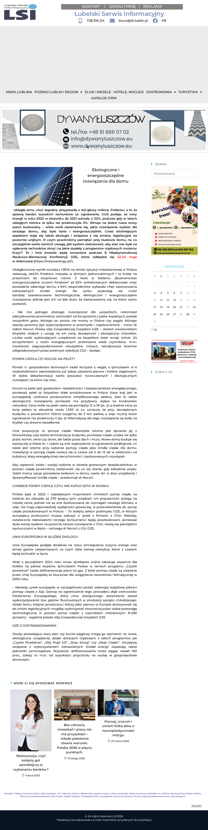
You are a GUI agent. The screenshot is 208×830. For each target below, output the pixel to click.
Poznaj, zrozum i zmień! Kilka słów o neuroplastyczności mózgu (118, 728)
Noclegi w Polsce (13, 793)
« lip (154, 329)
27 (174, 314)
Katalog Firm (104, 98)
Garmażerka (33, 796)
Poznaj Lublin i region (56, 92)
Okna (23, 796)
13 (174, 300)
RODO (197, 806)
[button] (6, 130)
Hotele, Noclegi (128, 92)
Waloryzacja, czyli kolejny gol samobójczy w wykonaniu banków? (31, 762)
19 (167, 307)
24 (154, 314)
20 (174, 307)
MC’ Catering (64, 793)
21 (181, 307)
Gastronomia (159, 92)
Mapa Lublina (19, 92)
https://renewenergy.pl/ (53, 261)
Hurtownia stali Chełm (51, 796)
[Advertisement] (104, 56)
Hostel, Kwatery (72, 796)
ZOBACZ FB (163, 372)
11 (161, 300)
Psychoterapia (48, 793)
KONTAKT (91, 6)
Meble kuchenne (138, 793)
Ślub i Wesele (98, 92)
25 (161, 314)
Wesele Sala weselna (91, 793)
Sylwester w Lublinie (158, 793)
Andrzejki (123, 793)
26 (167, 314)
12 (167, 300)
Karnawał (175, 793)
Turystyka (188, 92)
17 (154, 307)
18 (161, 307)
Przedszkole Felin (90, 796)
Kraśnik (75, 793)
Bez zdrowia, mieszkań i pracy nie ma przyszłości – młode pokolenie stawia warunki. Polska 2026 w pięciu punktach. (74, 738)
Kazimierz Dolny (31, 793)
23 (194, 307)
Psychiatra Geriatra (191, 793)
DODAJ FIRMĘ (122, 6)
